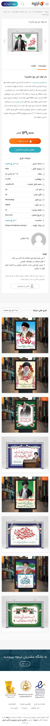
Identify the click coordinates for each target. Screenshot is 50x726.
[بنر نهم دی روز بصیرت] (25, 41)
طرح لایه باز (38, 11)
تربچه (47, 11)
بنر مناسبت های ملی (19, 11)
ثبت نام (25, 663)
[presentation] (4, 41)
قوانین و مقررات (25, 704)
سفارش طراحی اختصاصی (25, 149)
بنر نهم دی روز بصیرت (39, 82)
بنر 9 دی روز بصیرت (11, 163)
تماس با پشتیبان (24, 286)
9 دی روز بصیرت (10, 220)
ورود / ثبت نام (10, 4)
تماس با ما (14, 708)
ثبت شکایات (35, 708)
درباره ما (24, 708)
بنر (30, 11)
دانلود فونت (12, 704)
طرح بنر (16, 101)
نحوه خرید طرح (39, 704)
